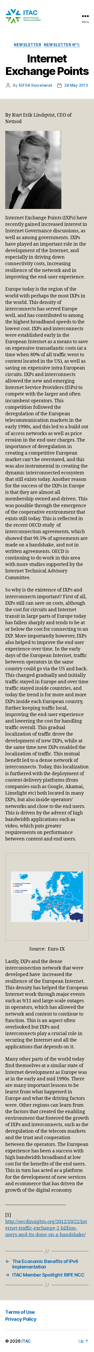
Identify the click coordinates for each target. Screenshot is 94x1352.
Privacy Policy (20, 1319)
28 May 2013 (76, 85)
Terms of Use (19, 1312)
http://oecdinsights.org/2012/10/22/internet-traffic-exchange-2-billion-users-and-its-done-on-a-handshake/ (46, 1228)
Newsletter (27, 44)
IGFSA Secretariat (35, 85)
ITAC (26, 1341)
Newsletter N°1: (62, 44)
